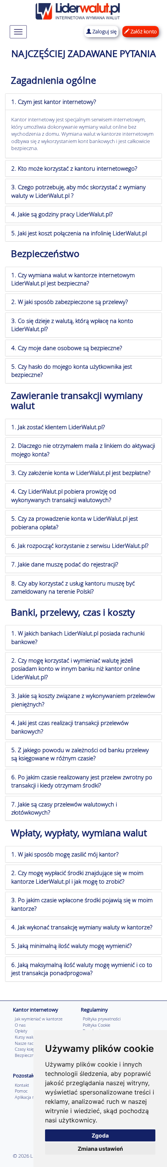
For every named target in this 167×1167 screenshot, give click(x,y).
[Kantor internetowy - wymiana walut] (77, 10)
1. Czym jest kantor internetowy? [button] (53, 101)
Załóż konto (143, 31)
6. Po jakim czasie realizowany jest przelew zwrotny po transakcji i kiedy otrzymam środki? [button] (81, 781)
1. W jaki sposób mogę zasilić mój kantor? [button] (64, 854)
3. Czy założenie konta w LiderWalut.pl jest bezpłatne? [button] (80, 472)
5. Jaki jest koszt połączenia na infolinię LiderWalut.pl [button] (79, 233)
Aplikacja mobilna (31, 1097)
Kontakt (22, 1085)
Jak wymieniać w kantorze (39, 1019)
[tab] (83, 102)
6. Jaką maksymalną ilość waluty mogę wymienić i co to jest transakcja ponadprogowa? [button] (81, 969)
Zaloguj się (104, 31)
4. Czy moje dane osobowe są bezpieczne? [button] (66, 348)
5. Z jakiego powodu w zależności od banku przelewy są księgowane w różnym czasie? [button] (80, 754)
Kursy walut (25, 1037)
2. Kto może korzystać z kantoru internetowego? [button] (74, 168)
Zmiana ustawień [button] (100, 1148)
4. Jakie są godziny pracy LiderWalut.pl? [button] (62, 214)
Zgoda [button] (100, 1135)
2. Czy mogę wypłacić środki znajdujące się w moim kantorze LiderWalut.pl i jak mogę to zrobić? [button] (77, 877)
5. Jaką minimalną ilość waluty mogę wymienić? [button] (71, 945)
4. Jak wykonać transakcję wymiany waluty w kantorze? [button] (81, 927)
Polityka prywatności (101, 1019)
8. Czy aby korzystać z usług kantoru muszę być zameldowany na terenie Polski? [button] (73, 587)
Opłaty (21, 1031)
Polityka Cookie (96, 1025)
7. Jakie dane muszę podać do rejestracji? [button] (64, 564)
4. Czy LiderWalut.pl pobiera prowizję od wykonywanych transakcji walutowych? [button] (63, 495)
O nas (20, 1025)
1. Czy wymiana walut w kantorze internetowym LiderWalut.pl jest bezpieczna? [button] (73, 279)
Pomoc (21, 1091)
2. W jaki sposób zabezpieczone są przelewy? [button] (69, 302)
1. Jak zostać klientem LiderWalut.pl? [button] (58, 427)
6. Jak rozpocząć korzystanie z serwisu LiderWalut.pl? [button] (79, 545)
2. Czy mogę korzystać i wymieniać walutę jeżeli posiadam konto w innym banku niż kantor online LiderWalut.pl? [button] (75, 668)
